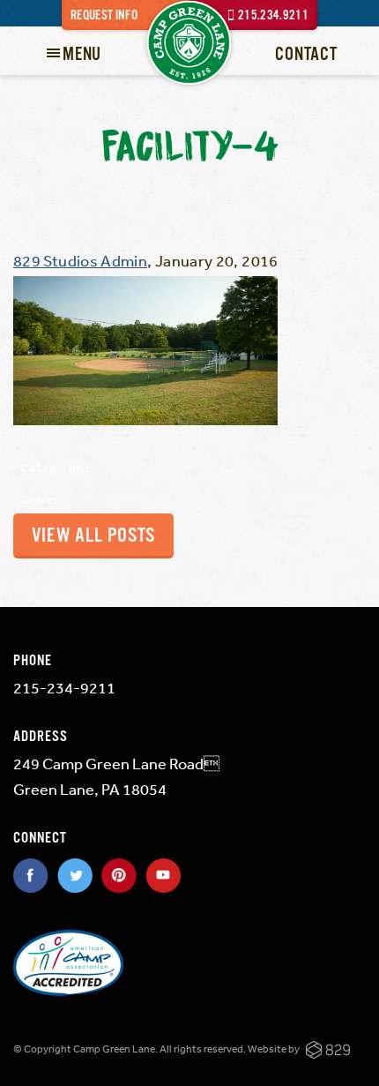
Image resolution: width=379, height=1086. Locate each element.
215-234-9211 (64, 687)
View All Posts (93, 536)
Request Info (104, 15)
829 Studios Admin (80, 260)
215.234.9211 (273, 15)
